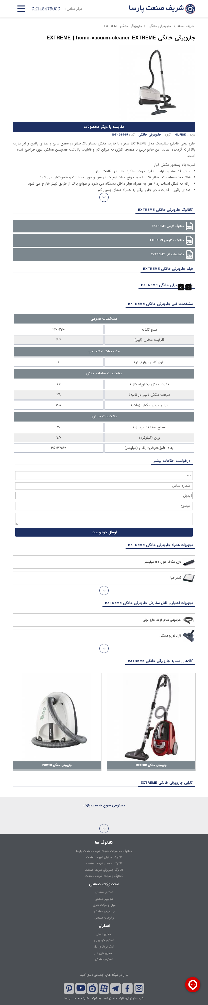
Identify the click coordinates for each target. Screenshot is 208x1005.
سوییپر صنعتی (104, 899)
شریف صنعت (186, 26)
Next (188, 287)
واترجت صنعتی (104, 917)
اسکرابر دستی (104, 934)
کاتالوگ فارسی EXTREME (168, 226)
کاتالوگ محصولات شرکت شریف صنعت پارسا (104, 851)
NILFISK (180, 134)
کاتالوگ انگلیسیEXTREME (167, 240)
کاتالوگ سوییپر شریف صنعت (104, 863)
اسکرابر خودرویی (104, 940)
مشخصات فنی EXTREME (167, 254)
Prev (181, 287)
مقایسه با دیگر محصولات (104, 127)
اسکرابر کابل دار (104, 953)
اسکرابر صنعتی (104, 892)
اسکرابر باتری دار (104, 946)
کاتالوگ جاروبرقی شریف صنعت (104, 870)
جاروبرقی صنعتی (104, 911)
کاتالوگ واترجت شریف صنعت (104, 876)
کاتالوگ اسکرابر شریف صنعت (104, 857)
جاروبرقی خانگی (159, 26)
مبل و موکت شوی (104, 905)
